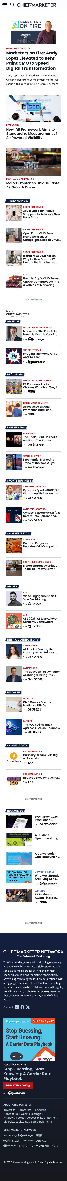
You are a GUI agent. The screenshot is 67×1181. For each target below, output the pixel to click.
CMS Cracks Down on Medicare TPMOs (38, 703)
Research (12, 125)
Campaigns (30, 539)
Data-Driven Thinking (36, 327)
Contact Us (10, 1114)
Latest (27, 698)
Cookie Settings (31, 1114)
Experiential (16, 427)
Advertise (9, 1110)
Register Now (16, 1085)
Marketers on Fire (17, 48)
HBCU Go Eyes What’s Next (41, 778)
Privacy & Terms (13, 1118)
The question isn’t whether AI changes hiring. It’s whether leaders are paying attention (41, 677)
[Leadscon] (34, 710)
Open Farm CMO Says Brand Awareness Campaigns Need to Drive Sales (41, 238)
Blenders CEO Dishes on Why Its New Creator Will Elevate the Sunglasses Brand (40, 261)
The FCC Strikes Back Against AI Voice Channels (41, 726)
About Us (40, 1110)
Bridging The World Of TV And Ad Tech (40, 355)
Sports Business (19, 480)
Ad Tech (13, 321)
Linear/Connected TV (23, 639)
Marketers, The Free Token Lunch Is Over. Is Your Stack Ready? (42, 334)
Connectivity (17, 745)
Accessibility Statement (42, 1118)
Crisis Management (35, 403)
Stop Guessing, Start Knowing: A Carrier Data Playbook (27, 1073)
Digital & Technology (36, 380)
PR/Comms (15, 374)
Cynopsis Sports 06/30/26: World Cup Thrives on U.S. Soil (41, 493)
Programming (31, 751)
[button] (5, 4)
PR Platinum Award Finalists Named (45, 898)
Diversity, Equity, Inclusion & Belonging (27, 1122)
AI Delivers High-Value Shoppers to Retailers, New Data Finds (41, 214)
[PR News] (31, 392)
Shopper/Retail (32, 207)
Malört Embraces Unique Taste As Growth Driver (32, 185)
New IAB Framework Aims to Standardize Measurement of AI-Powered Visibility (31, 133)
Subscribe (25, 1110)
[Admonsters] (34, 604)
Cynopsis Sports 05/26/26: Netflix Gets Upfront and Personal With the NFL (41, 516)
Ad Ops (12, 586)
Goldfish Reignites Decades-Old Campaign (40, 544)
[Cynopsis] (35, 498)
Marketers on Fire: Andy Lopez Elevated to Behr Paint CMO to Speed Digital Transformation (32, 60)
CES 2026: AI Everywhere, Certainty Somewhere (40, 620)
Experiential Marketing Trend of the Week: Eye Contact (38, 463)
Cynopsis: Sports (33, 486)
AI (24, 275)
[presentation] (33, 108)
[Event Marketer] (36, 445)
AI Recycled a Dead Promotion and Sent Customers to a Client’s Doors (39, 412)
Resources (15, 811)
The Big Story (31, 350)
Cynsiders (29, 645)
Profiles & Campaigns (19, 179)
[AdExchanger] (36, 339)
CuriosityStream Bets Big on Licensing (40, 756)
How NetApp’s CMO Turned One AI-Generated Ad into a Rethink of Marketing (41, 281)
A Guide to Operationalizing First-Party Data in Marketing (47, 840)
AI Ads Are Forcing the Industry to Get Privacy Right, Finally (39, 652)
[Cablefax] (31, 763)
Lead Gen (13, 692)
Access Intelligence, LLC (26, 1162)
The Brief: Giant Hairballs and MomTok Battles (40, 438)
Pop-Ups (28, 433)
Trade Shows (31, 456)
